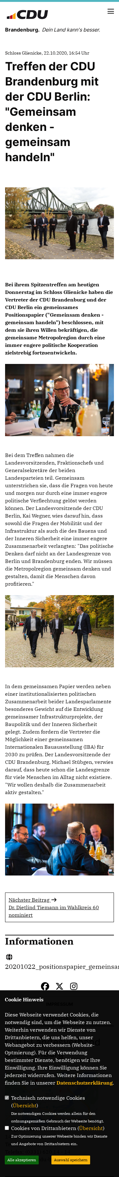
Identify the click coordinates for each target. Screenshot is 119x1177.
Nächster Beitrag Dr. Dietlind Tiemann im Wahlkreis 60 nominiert (54, 907)
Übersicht (24, 1105)
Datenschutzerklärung (84, 1083)
